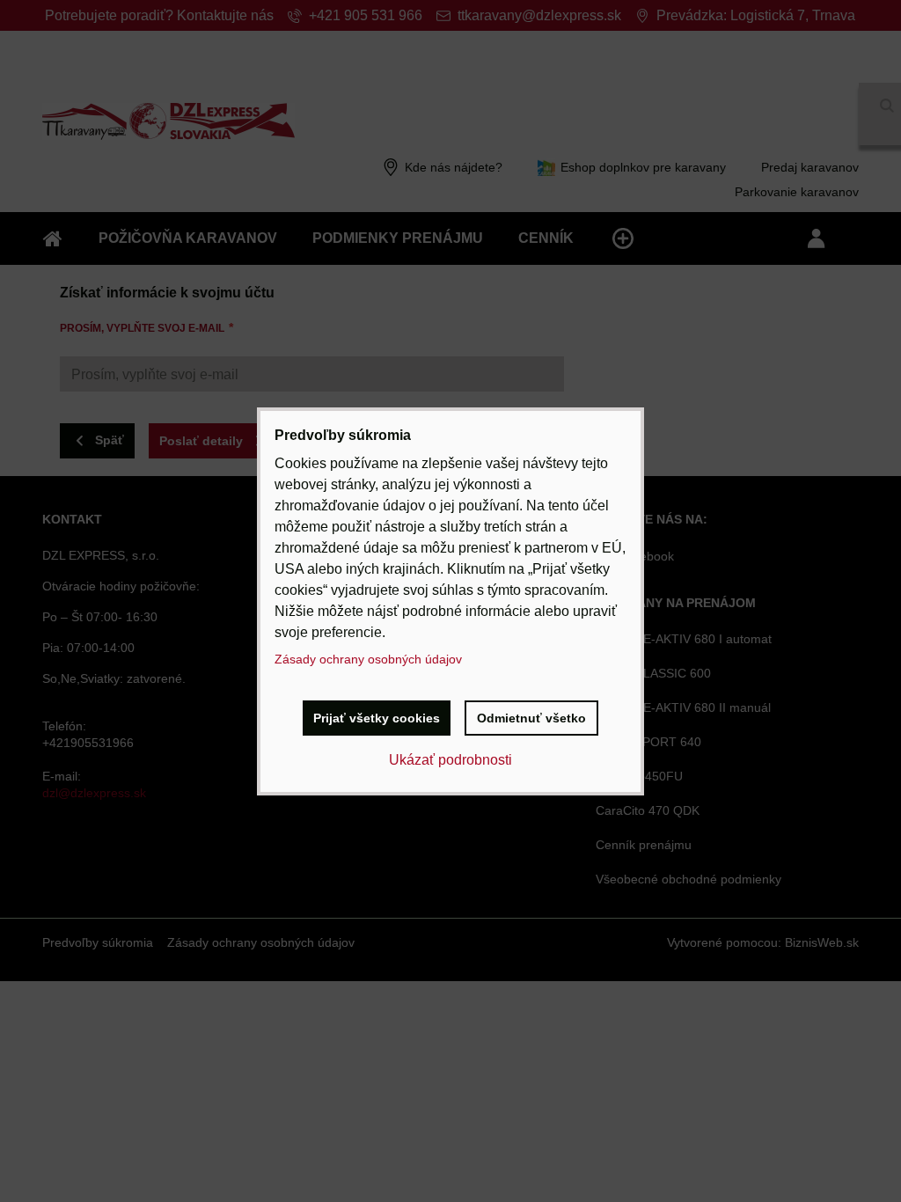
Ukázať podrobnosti (450, 759)
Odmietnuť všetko (531, 718)
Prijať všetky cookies (376, 718)
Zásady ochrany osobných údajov (368, 659)
